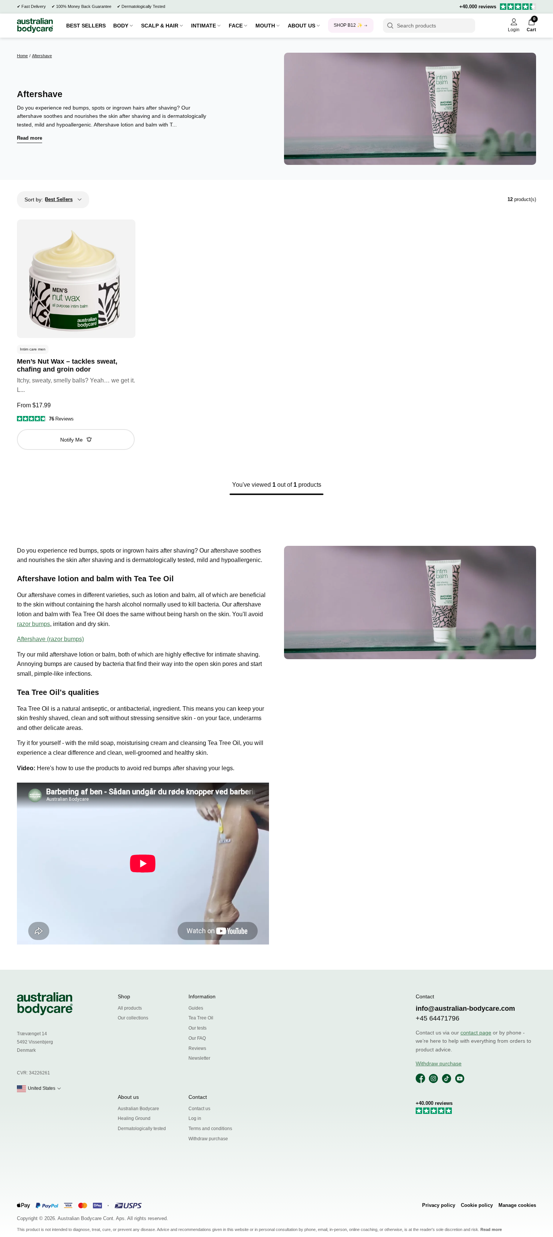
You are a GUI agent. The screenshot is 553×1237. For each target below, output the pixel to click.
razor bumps (33, 624)
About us (128, 1097)
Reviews (197, 1048)
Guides (195, 1008)
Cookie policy (477, 1205)
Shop (124, 996)
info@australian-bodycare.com (465, 1008)
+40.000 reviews (477, 6)
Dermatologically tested (142, 1128)
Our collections (133, 1018)
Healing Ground (134, 1118)
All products (130, 1008)
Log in (194, 1118)
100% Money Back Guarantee (83, 6)
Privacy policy (438, 1205)
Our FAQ (197, 1038)
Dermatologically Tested (143, 6)
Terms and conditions (210, 1128)
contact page (475, 1033)
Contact (197, 1097)
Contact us (199, 1108)
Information (202, 996)
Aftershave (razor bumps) (50, 639)
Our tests (197, 1028)
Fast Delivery (33, 6)
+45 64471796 (437, 1018)
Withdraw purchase (208, 1138)
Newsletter (199, 1058)
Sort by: (33, 200)
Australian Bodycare (138, 1108)
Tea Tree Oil (200, 1018)
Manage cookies (517, 1205)
